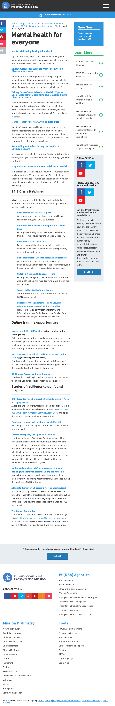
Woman (6, 684)
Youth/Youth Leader (12, 692)
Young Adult (8, 688)
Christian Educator (11, 637)
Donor (6, 658)
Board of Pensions (67, 584)
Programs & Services (68, 632)
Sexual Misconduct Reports (71, 645)
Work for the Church (68, 641)
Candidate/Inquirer (12, 632)
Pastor (6, 667)
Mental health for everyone (83, 86)
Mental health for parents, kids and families (83, 100)
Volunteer (7, 679)
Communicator (10, 654)
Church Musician (11, 650)
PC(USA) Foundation (68, 593)
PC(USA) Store (65, 637)
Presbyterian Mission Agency (72, 601)
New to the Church (11, 628)
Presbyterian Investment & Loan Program (78, 597)
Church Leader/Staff (12, 641)
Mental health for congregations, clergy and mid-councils (85, 115)
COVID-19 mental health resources (86, 75)
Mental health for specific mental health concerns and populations (85, 131)
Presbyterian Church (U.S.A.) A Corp (75, 614)
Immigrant (8, 662)
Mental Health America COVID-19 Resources (35, 121)
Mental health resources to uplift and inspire (86, 146)
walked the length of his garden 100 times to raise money (40, 518)
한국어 (62, 654)
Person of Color (10, 671)
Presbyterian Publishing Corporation (76, 605)
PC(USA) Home (66, 580)
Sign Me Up (89, 272)
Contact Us (57, 556)
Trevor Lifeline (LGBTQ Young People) (35, 290)
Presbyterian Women (69, 610)
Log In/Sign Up (66, 658)
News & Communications (70, 628)
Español (62, 650)
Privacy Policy (45, 700)
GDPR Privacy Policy (92, 700)
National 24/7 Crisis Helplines (84, 63)
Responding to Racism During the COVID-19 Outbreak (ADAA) (35, 147)
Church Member (10, 645)
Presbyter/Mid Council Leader (17, 675)
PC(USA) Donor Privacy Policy (67, 700)
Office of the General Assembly (73, 588)
